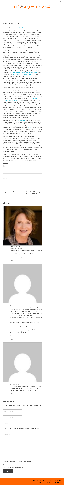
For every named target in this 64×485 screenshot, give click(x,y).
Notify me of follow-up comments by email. (17, 462)
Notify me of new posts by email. (13, 467)
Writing (21, 27)
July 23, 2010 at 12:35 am (16, 248)
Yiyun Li (29, 127)
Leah (11, 382)
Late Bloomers (21, 120)
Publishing (14, 27)
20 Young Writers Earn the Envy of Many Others (23, 72)
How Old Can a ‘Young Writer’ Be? (23, 74)
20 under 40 (30, 31)
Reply (11, 260)
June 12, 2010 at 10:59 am (16, 305)
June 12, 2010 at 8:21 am (16, 384)
